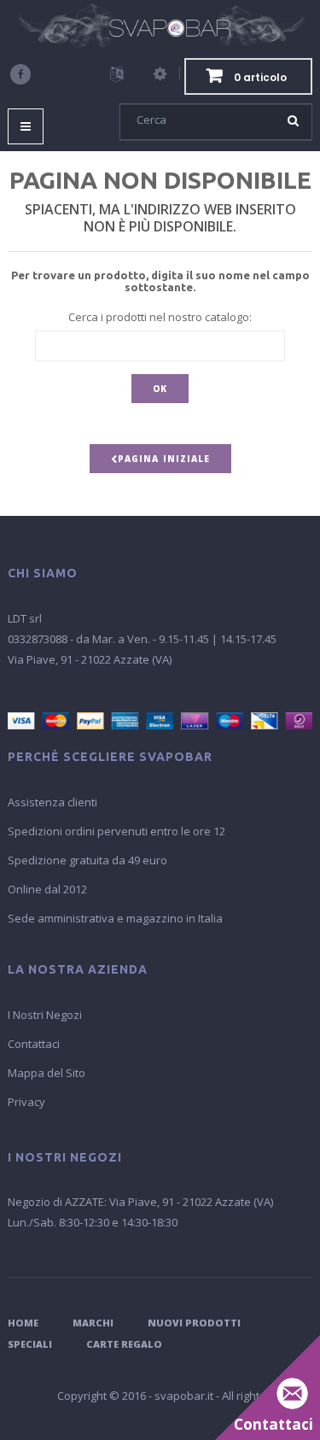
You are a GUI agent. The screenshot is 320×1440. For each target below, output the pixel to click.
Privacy (26, 1101)
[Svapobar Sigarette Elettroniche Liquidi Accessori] (160, 25)
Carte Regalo (124, 1344)
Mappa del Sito (46, 1072)
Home (23, 1322)
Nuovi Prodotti (194, 1322)
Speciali (30, 1344)
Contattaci (34, 1043)
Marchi (93, 1322)
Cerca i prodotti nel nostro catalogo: (160, 317)
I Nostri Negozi (45, 1014)
